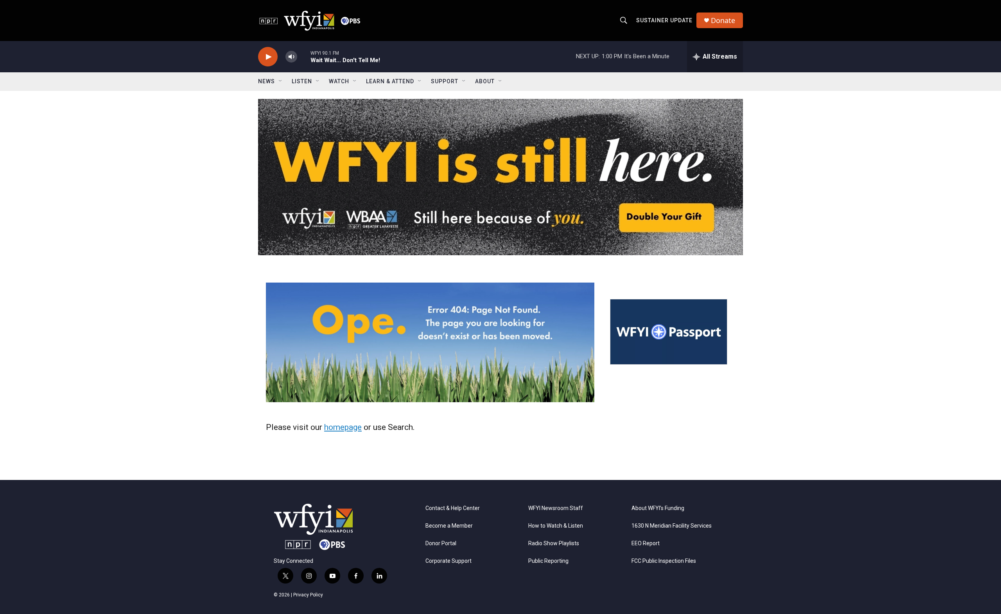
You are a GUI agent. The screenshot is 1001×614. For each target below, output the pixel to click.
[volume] (291, 57)
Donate (723, 20)
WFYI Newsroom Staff (555, 508)
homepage (343, 427)
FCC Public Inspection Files (663, 561)
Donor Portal (440, 543)
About (485, 81)
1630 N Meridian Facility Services (671, 526)
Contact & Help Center (452, 508)
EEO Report (645, 543)
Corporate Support (448, 561)
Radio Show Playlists (553, 543)
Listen (302, 81)
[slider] (304, 56)
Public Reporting (548, 561)
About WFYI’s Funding (657, 508)
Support (444, 81)
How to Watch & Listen (555, 526)
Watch (339, 81)
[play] (268, 56)
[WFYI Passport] (668, 331)
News (266, 81)
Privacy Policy (308, 595)
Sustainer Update (664, 20)
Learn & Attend (390, 81)
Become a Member (449, 526)
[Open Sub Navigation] (281, 81)
